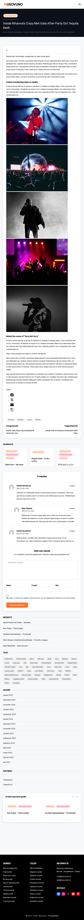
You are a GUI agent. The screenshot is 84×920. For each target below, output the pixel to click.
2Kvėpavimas (8, 659)
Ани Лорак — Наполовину (13, 628)
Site (57, 585)
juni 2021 (6, 762)
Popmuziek (9, 458)
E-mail (35, 585)
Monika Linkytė (26, 675)
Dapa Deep (16, 663)
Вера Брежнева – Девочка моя (15, 646)
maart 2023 (7, 753)
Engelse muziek (10, 15)
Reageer (72, 486)
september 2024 (9, 714)
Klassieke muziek (12, 454)
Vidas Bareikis (66, 679)
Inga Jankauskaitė (37, 667)
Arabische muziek (36, 897)
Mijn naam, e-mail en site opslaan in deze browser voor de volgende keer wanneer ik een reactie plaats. (40, 598)
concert (29, 420)
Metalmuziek (8, 894)
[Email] (12, 406)
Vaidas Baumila (53, 679)
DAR (25, 663)
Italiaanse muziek (36, 890)
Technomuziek (8, 890)
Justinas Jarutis (9, 671)
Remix (75, 675)
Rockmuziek (7, 879)
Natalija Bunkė (48, 675)
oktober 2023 (8, 733)
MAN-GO (68, 671)
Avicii (56, 659)
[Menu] (79, 4)
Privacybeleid (53, 916)
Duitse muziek (35, 894)
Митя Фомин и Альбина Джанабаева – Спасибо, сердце (25, 640)
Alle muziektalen (36, 868)
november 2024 (9, 705)
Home (5, 32)
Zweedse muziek (36, 901)
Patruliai (58, 675)
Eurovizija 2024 (59, 663)
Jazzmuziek (7, 886)
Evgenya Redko (72, 663)
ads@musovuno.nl (64, 880)
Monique (37, 675)
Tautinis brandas (33, 679)
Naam (9, 585)
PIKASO (67, 675)
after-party (11, 420)
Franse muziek (35, 879)
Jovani (67, 667)
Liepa (60, 671)
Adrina (32, 659)
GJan (20, 667)
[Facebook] (12, 396)
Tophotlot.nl (7, 785)
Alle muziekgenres (10, 868)
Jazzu (48, 667)
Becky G (74, 659)
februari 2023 (8, 757)
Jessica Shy (57, 667)
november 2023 (9, 729)
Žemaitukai (16, 683)
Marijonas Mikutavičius (11, 675)
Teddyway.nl (7, 780)
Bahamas (20, 420)
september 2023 (9, 738)
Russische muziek (25, 806)
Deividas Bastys (46, 663)
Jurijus (75, 667)
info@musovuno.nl (64, 876)
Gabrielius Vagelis (10, 667)
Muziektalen (18, 32)
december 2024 (9, 700)
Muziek (10, 32)
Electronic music (9, 875)
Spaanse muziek (36, 875)
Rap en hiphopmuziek (11, 883)
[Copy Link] (12, 411)
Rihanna (38, 420)
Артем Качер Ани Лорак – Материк (17, 622)
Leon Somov (50, 671)
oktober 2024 (8, 709)
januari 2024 (8, 719)
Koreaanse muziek (66, 454)
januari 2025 (8, 695)
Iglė (27, 667)
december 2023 (9, 724)
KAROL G (20, 671)
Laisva (29, 671)
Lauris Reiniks (39, 671)
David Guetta (34, 663)
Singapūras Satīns (18, 679)
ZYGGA (7, 683)
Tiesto (43, 679)
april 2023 (7, 748)
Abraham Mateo (21, 659)
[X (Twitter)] (12, 401)
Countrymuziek (9, 901)
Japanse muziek (36, 886)
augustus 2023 (9, 743)
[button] (73, 796)
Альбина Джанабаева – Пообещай (17, 634)
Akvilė (49, 659)
